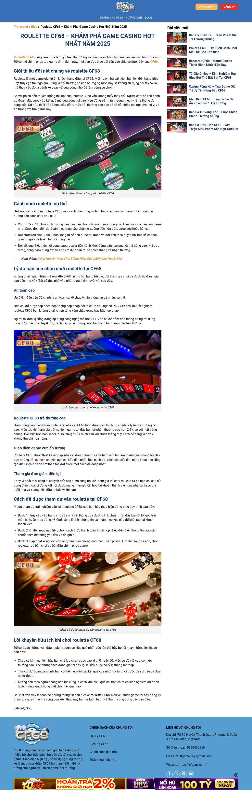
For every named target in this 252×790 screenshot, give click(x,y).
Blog (148, 17)
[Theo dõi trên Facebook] (169, 774)
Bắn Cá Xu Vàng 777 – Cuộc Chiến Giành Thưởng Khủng (213, 114)
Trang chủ (21, 27)
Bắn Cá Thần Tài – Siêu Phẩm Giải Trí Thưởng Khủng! (213, 37)
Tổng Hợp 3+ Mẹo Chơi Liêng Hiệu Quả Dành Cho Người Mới (80, 259)
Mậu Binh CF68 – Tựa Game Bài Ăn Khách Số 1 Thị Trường (211, 101)
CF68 (154, 61)
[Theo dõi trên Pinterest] (184, 774)
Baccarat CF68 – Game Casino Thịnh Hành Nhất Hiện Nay (210, 63)
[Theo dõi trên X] (176, 774)
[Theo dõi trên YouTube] (191, 774)
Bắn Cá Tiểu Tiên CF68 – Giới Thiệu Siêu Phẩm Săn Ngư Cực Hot (213, 127)
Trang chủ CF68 (111, 17)
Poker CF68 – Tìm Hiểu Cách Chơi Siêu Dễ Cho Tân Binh (213, 50)
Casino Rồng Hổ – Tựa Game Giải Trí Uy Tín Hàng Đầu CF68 (212, 88)
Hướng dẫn (134, 17)
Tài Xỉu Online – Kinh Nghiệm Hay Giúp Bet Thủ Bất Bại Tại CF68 (212, 76)
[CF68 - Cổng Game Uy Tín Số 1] (126, 7)
